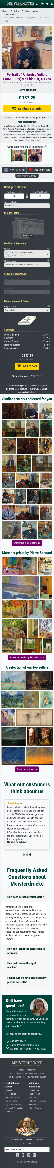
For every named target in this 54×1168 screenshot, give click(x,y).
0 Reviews (33, 176)
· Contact (8, 1090)
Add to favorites (41, 169)
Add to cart (29, 366)
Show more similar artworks (27, 543)
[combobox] (27, 205)
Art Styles (15, 11)
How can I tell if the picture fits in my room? (26, 951)
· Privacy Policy (10, 1101)
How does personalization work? (25, 897)
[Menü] (4, 4)
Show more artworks (27, 769)
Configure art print (29, 109)
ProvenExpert (21, 842)
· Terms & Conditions (12, 1097)
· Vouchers (33, 1104)
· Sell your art (34, 1094)
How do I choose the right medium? (21, 965)
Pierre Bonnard (12, 14)
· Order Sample (35, 1108)
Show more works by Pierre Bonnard (27, 657)
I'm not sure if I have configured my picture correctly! (26, 980)
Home (5, 11)
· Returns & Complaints (13, 1108)
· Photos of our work (37, 1101)
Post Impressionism (30, 11)
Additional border (10, 202)
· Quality (32, 1097)
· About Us (8, 1111)
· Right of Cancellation (13, 1104)
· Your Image (34, 1090)
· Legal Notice (10, 1094)
